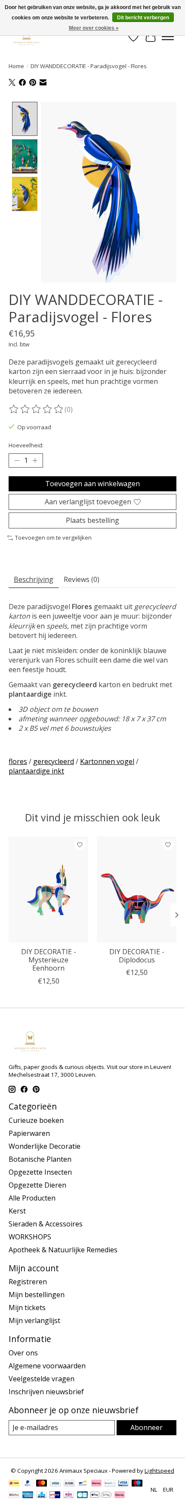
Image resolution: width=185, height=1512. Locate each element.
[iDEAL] (14, 1484)
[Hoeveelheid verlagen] (16, 460)
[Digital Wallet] (100, 1495)
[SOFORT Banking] (96, 1484)
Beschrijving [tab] (33, 579)
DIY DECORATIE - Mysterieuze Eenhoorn (48, 960)
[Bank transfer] (69, 1484)
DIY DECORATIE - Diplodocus (136, 956)
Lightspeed (159, 1470)
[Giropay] (54, 1495)
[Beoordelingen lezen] (37, 409)
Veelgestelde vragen (41, 1378)
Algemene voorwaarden (47, 1366)
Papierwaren (29, 1133)
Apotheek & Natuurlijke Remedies (63, 1249)
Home (16, 66)
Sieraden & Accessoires (46, 1224)
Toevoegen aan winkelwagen (92, 483)
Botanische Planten (40, 1159)
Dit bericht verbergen (143, 18)
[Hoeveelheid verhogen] (34, 460)
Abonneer (146, 1427)
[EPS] (68, 1495)
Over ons (23, 1353)
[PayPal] (28, 1484)
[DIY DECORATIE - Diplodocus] (136, 889)
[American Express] (28, 1495)
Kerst (17, 1211)
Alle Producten (32, 1198)
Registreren (28, 1281)
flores (18, 761)
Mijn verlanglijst (34, 1320)
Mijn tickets (27, 1307)
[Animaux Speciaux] (26, 36)
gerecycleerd (53, 761)
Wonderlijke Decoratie (44, 1146)
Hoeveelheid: (26, 445)
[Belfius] (14, 1495)
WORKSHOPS (30, 1237)
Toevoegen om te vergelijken (53, 537)
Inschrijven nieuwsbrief (46, 1391)
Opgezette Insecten (40, 1172)
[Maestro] (137, 1484)
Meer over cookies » (94, 28)
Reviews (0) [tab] (81, 579)
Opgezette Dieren (37, 1185)
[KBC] (41, 1495)
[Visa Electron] (123, 1484)
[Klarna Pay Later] (119, 1495)
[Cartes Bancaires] (82, 1495)
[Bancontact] (82, 1484)
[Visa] (55, 1484)
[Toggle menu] (167, 36)
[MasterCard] (41, 1484)
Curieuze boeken (36, 1120)
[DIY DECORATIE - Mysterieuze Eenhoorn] (48, 889)
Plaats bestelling (92, 520)
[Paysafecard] (110, 1484)
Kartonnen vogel (107, 761)
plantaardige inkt (36, 771)
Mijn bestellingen (37, 1294)
